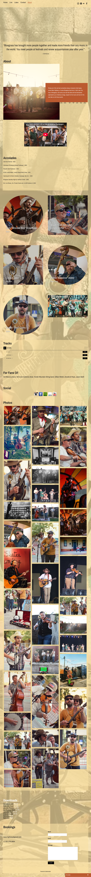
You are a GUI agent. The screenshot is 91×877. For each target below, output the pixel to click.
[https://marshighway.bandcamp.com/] (84, 3)
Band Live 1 (6, 816)
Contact (23, 2)
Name (49, 832)
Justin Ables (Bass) (8, 812)
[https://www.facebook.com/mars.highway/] (41, 394)
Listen (16, 2)
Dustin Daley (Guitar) (8, 806)
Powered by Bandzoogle (45, 871)
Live (10, 2)
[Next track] (87, 347)
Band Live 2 (6, 818)
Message (50, 845)
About (30, 2)
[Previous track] (85, 347)
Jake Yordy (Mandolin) (8, 808)
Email (49, 838)
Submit (51, 862)
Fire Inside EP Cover (8, 804)
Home (5, 2)
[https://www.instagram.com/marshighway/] (78, 3)
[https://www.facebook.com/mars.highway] (87, 3)
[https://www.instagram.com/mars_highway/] (36, 394)
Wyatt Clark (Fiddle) (8, 814)
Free (85, 351)
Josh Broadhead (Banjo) (9, 810)
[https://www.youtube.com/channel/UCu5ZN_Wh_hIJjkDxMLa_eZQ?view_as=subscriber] (54, 394)
